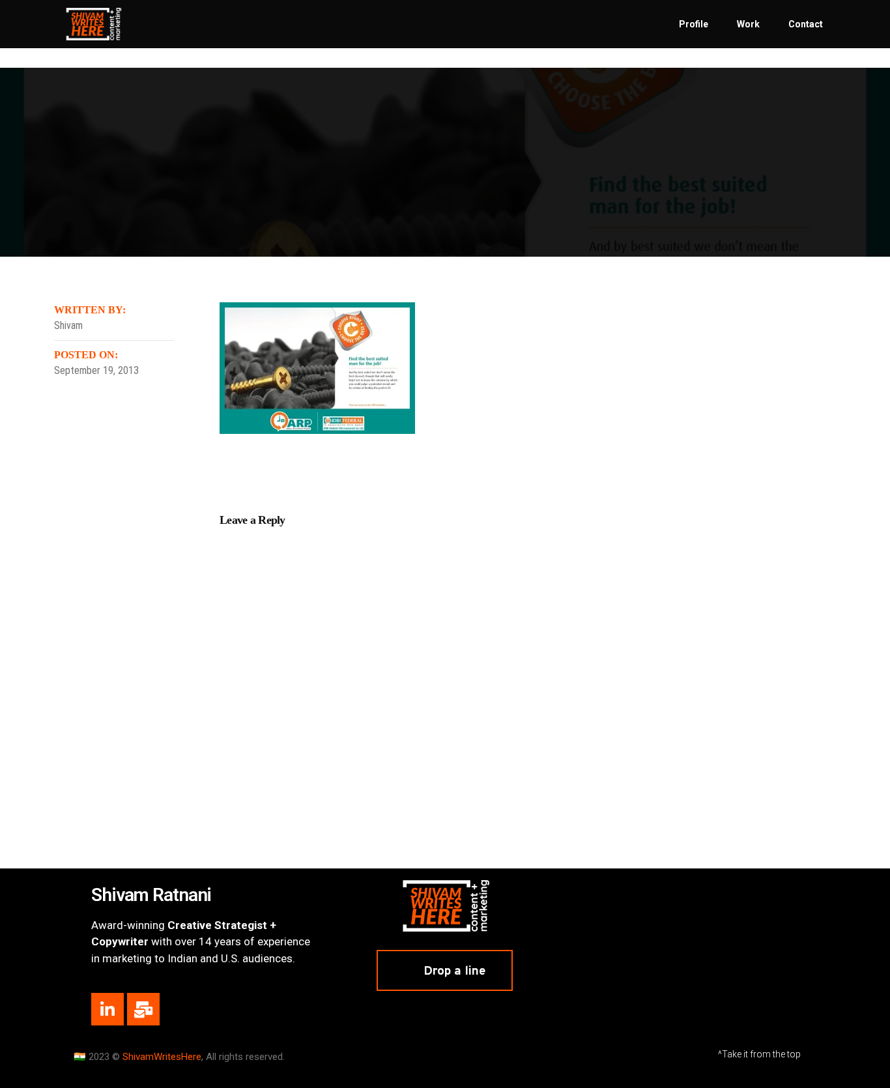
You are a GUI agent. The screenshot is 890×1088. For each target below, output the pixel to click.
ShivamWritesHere (161, 1057)
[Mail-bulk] (143, 1009)
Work (748, 24)
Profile (693, 24)
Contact (805, 24)
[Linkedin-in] (107, 1009)
